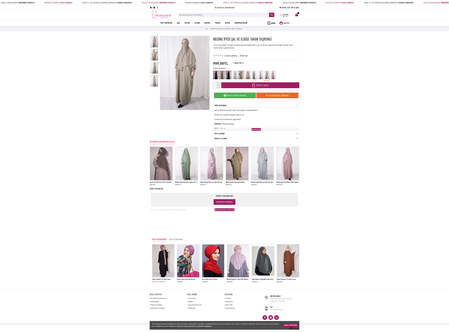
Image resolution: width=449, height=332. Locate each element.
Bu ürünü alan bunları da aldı (162, 142)
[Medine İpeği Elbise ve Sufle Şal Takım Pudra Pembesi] (260, 75)
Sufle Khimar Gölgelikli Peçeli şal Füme (263, 279)
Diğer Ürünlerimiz (159, 239)
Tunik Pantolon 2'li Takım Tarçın (286, 279)
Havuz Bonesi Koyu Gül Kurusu (186, 279)
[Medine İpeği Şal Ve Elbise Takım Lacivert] (216, 75)
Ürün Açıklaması (220, 105)
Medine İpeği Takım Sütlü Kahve (235, 182)
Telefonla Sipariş (278, 95)
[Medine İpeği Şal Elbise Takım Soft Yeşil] (254, 75)
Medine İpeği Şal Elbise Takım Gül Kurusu (287, 182)
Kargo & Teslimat (220, 138)
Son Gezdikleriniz (176, 239)
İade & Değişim (219, 133)
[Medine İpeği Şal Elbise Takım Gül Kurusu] (273, 75)
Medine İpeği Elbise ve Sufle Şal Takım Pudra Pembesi (211, 182)
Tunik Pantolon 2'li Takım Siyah (161, 279)
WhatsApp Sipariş (236, 95)
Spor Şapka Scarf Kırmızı (209, 279)
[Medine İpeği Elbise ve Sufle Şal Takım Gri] (235, 75)
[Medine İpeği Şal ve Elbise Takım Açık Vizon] (247, 75)
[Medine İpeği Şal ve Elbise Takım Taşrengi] (266, 75)
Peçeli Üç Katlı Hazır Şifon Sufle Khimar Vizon (161, 182)
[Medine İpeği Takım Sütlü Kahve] (241, 75)
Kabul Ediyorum (290, 325)
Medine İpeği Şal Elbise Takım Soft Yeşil (186, 182)
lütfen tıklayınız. (205, 326)
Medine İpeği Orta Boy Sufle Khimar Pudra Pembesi (238, 279)
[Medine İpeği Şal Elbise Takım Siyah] (229, 75)
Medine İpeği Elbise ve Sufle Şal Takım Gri (262, 182)
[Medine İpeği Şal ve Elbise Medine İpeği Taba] (222, 75)
